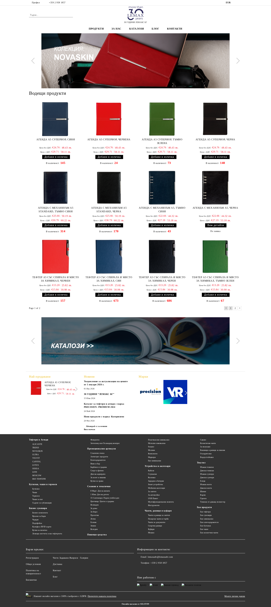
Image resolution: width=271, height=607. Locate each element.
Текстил (201, 462)
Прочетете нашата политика (102, 596)
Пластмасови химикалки (158, 440)
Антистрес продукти (99, 457)
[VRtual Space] (175, 392)
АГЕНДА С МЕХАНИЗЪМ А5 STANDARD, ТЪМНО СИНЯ (55, 209)
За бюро (93, 512)
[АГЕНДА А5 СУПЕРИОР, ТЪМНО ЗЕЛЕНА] (162, 119)
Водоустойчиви (206, 457)
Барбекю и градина (98, 467)
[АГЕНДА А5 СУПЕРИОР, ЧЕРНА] (215, 119)
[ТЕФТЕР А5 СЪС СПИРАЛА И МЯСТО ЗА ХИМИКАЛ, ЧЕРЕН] (162, 256)
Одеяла (203, 498)
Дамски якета (206, 488)
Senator (151, 447)
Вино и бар (95, 464)
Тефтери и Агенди (38, 440)
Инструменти (153, 505)
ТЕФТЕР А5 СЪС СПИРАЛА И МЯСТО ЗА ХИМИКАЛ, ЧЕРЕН (162, 279)
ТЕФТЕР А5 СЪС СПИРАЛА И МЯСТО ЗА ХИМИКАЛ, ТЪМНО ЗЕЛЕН (215, 279)
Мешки (151, 533)
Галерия (84, 558)
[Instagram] (240, 2)
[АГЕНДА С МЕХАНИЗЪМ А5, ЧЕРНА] (215, 187)
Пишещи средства (97, 534)
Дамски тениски (207, 471)
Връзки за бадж (39, 516)
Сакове (203, 440)
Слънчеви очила (97, 453)
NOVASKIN (37, 451)
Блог (155, 28)
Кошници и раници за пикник (212, 450)
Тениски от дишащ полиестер (212, 502)
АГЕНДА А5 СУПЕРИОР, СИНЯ (55, 139)
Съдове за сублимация (42, 503)
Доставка (57, 564)
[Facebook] (235, 2)
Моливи (151, 450)
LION (34, 472)
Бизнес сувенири (38, 508)
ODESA (35, 468)
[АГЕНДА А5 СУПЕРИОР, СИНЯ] (55, 119)
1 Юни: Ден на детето (99, 494)
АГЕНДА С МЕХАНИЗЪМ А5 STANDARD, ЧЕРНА (109, 209)
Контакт (57, 570)
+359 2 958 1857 (57, 2)
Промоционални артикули (101, 449)
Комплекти (152, 454)
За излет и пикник (98, 477)
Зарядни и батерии (156, 481)
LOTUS (35, 465)
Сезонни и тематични (99, 486)
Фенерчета (94, 440)
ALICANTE (37, 444)
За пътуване (205, 447)
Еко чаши (204, 529)
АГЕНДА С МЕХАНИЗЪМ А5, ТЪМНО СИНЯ (162, 209)
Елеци (202, 481)
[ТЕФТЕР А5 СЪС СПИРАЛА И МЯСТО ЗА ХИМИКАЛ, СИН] (109, 256)
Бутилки (35, 489)
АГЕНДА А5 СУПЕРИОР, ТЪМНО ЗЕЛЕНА (162, 141)
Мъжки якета (206, 484)
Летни (93, 519)
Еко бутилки (205, 526)
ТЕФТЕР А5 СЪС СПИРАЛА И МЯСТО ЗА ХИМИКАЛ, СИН (108, 279)
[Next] (237, 61)
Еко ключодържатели (209, 522)
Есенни (93, 522)
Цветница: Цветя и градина (102, 501)
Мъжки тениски (207, 467)
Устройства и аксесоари (157, 466)
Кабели (151, 471)
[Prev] (34, 61)
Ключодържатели (97, 460)
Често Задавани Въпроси (65, 558)
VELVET (36, 458)
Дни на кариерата (97, 474)
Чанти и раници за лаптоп (159, 515)
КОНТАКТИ (174, 28)
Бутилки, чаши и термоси (43, 484)
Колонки (151, 477)
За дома (93, 508)
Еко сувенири (206, 515)
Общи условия (33, 564)
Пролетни (94, 515)
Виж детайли (215, 225)
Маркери (152, 457)
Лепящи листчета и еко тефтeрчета (47, 534)
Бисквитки (31, 580)
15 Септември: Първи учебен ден (104, 498)
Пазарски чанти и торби (158, 519)
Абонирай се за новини (96, 426)
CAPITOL (36, 462)
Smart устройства (155, 484)
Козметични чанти (208, 443)
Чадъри (35, 520)
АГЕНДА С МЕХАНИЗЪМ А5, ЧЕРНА (215, 207)
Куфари (151, 529)
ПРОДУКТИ (96, 28)
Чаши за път (37, 499)
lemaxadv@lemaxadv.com (160, 557)
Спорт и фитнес (97, 471)
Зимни (93, 526)
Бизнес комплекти (40, 513)
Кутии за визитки (39, 530)
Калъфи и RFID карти (41, 527)
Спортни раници (155, 526)
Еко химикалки (154, 461)
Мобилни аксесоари (156, 488)
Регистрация (32, 558)
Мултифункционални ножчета (161, 502)
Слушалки (152, 474)
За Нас (116, 28)
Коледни (94, 529)
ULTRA (35, 454)
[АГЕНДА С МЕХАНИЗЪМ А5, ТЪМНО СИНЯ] (162, 187)
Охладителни (205, 454)
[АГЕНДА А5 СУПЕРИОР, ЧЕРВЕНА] (109, 119)
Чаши (34, 492)
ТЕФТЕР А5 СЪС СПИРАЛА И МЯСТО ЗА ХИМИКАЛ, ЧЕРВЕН (55, 279)
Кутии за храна (96, 481)
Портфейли (37, 523)
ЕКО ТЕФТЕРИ (39, 479)
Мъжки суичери (207, 474)
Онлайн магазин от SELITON (135, 604)
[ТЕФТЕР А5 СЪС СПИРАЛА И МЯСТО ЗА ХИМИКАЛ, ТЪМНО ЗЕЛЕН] (215, 256)
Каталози (136, 28)
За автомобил (154, 495)
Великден (94, 505)
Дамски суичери (207, 477)
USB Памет (153, 498)
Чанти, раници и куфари (158, 511)
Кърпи (203, 495)
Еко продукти (204, 507)
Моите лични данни (234, 596)
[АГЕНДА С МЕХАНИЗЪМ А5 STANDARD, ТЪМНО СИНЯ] (55, 187)
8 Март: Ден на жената (100, 491)
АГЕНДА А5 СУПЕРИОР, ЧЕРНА (215, 139)
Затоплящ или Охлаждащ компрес (105, 443)
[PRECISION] (151, 392)
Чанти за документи (156, 522)
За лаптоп (152, 491)
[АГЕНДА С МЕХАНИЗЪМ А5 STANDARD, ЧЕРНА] (108, 187)
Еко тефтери (205, 512)
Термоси (36, 496)
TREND (35, 448)
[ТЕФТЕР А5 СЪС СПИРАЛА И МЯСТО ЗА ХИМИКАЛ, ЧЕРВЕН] (55, 256)
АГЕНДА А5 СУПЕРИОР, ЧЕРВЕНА (108, 139)
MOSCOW (36, 475)
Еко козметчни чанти (209, 533)
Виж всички (89, 429)
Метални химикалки (156, 443)
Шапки (203, 491)
